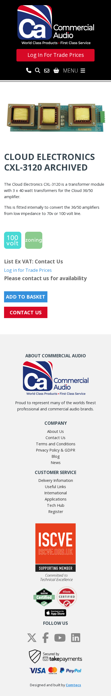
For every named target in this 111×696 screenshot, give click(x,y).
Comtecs (73, 685)
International (55, 492)
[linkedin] (75, 638)
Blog (55, 456)
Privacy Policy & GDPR (55, 450)
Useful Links (55, 486)
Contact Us (55, 437)
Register (55, 511)
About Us (55, 431)
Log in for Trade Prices (28, 270)
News (56, 462)
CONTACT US (25, 312)
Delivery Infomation (55, 480)
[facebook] (45, 638)
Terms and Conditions (55, 443)
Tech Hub (55, 505)
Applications (56, 499)
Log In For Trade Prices (55, 54)
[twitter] (32, 638)
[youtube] (60, 638)
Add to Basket (25, 296)
